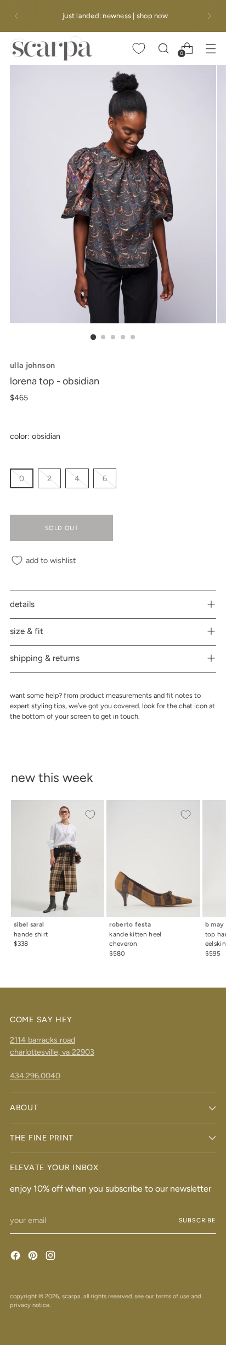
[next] (209, 16)
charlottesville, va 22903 (52, 1052)
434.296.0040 (35, 1076)
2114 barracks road (42, 1040)
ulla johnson (32, 365)
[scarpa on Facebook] (16, 1257)
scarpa (71, 1296)
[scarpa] (51, 48)
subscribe (198, 1220)
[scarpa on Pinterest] (34, 1257)
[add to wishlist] (90, 814)
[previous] (16, 16)
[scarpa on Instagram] (51, 1257)
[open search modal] (163, 48)
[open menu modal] (210, 48)
